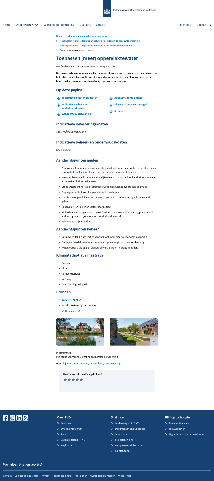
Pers (63, 434)
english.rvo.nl (68, 445)
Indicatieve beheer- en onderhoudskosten (75, 106)
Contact (100, 25)
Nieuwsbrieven (177, 428)
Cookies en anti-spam (26, 475)
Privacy (45, 475)
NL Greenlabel (69, 311)
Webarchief (124, 475)
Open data (121, 434)
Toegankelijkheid (62, 475)
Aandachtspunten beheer (128, 97)
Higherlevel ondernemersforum (186, 434)
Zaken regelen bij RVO (73, 439)
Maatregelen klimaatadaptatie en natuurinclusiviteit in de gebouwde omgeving (100, 40)
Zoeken (201, 25)
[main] (107, 219)
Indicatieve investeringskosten (79, 97)
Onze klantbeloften (71, 428)
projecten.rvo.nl (124, 439)
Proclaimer (81, 475)
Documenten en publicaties (130, 428)
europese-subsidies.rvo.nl (129, 445)
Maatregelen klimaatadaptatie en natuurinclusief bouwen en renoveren (96, 45)
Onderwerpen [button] (24, 25)
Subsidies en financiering (58, 25)
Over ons (85, 25)
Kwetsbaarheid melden (102, 475)
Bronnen (119, 111)
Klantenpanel (122, 450)
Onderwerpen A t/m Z (127, 423)
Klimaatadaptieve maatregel (130, 104)
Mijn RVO (186, 25)
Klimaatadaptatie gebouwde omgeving (87, 36)
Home (6, 25)
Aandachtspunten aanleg (76, 113)
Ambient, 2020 (70, 300)
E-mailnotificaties (179, 423)
